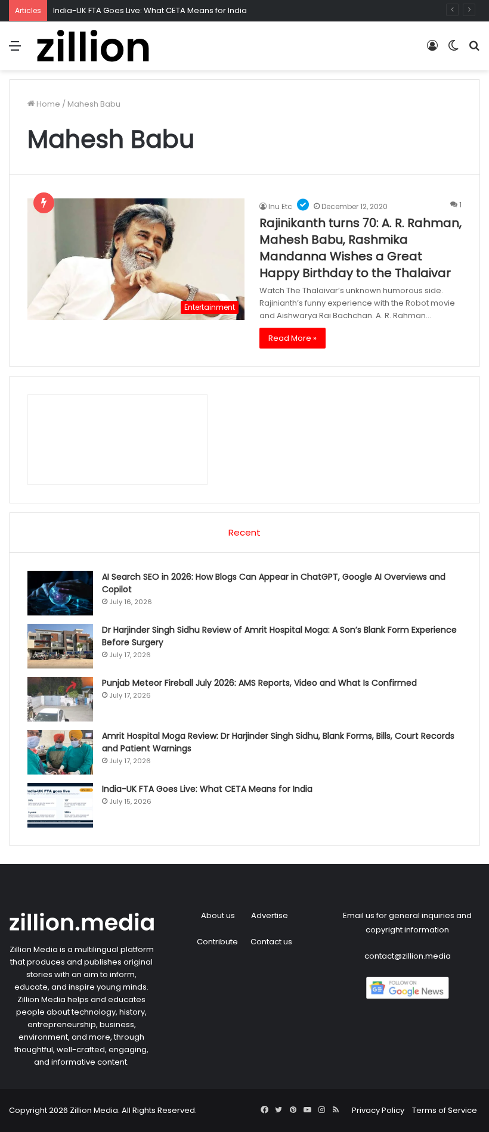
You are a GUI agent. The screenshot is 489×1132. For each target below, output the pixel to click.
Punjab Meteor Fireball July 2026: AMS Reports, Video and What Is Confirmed (259, 683)
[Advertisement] (244, 159)
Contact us (271, 941)
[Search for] (474, 50)
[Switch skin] (453, 50)
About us (218, 915)
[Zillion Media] (92, 46)
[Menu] (15, 50)
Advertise (269, 915)
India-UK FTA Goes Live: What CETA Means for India (150, 10)
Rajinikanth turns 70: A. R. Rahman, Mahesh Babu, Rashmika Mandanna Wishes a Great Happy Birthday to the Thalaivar (360, 247)
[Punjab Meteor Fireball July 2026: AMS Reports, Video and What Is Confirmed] (60, 699)
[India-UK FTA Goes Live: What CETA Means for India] (60, 805)
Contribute (217, 941)
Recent (244, 532)
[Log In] (432, 50)
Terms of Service (444, 1110)
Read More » (292, 338)
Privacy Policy (378, 1110)
